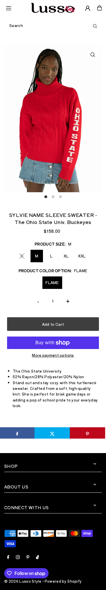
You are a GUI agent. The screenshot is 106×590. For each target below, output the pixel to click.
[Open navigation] (15, 7)
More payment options (53, 355)
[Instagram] (18, 557)
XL (66, 256)
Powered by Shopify (63, 581)
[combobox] (53, 25)
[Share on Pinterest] (87, 433)
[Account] (87, 8)
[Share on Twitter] (52, 433)
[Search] (95, 25)
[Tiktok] (37, 557)
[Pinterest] (27, 557)
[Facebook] (8, 557)
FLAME (52, 282)
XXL (82, 256)
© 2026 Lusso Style (23, 581)
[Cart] (99, 7)
